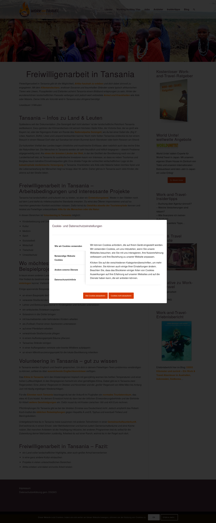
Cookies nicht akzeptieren (121, 295)
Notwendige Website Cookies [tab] (65, 257)
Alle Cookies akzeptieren (95, 295)
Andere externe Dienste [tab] (66, 269)
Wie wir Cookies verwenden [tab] (68, 246)
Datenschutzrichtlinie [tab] (65, 279)
